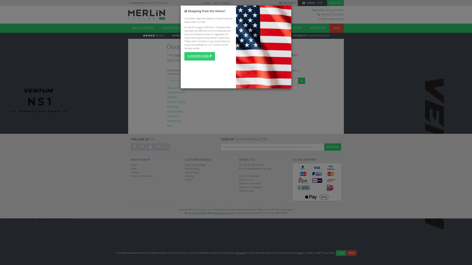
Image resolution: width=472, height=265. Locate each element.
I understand (198, 56)
